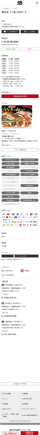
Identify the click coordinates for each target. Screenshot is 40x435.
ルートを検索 (30, 31)
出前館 (29, 49)
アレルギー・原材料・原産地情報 (11, 415)
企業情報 (5, 404)
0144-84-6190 (10, 316)
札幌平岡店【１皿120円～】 (14, 321)
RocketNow (9, 275)
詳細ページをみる (8, 131)
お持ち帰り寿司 (27, 398)
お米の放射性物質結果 (29, 415)
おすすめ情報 (7, 393)
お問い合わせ (7, 409)
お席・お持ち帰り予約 (10, 433)
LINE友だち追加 (10, 49)
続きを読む (6, 145)
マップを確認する (12, 31)
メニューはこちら (21, 256)
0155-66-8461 (11, 42)
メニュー (5, 398)
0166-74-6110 (10, 297)
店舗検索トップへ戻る (10, 8)
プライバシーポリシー (29, 409)
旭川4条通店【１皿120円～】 (14, 285)
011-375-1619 (10, 334)
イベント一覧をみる (20, 149)
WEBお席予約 (29, 433)
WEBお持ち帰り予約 (20, 96)
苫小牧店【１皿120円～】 (13, 303)
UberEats (9, 270)
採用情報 (25, 404)
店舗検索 (25, 393)
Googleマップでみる (20, 383)
